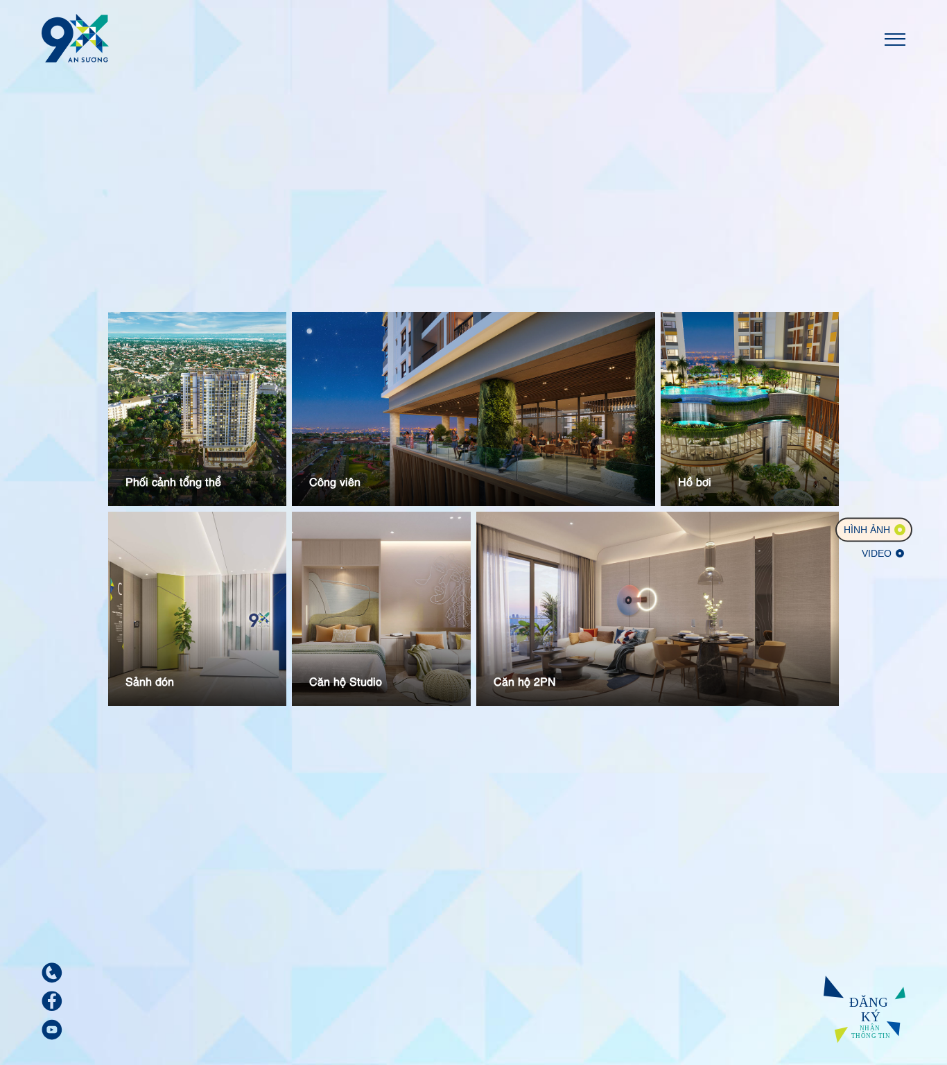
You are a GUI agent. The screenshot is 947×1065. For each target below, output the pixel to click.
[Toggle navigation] (895, 38)
